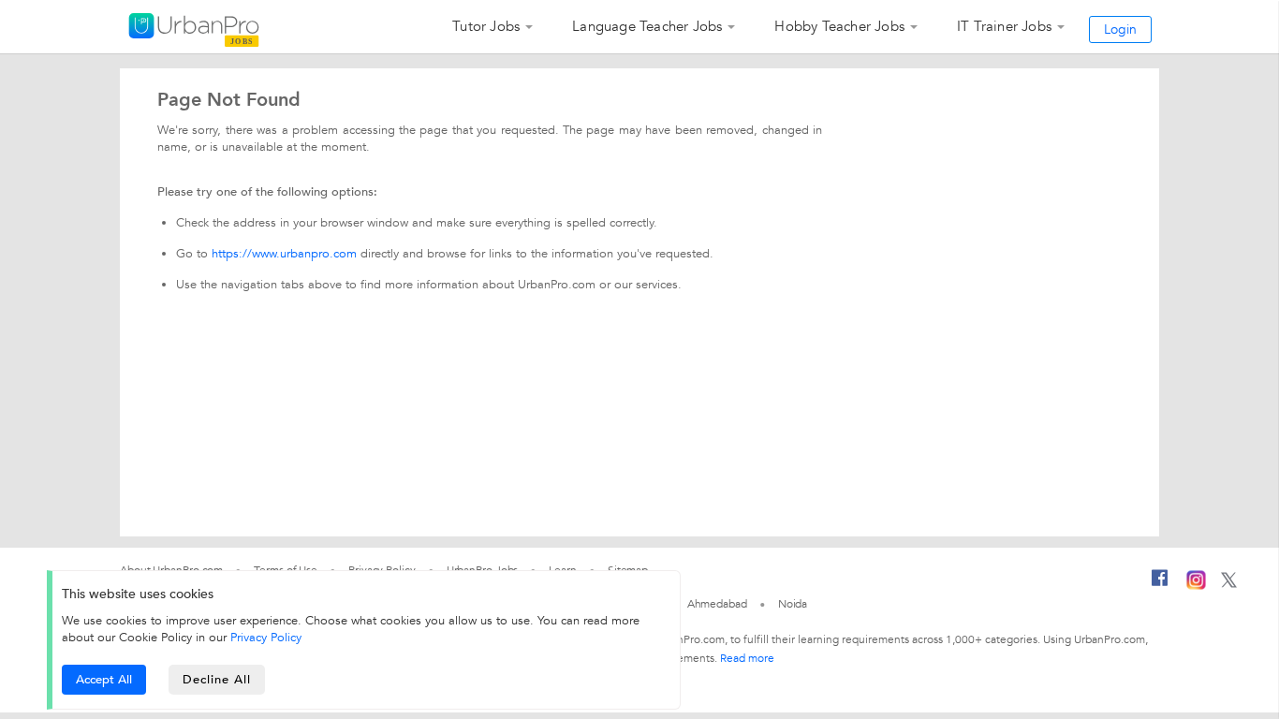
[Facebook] (1160, 585)
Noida (793, 603)
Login (1120, 29)
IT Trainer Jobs (1004, 26)
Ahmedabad (717, 603)
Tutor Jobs (486, 26)
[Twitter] (1229, 584)
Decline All (217, 679)
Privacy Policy (265, 637)
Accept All (104, 679)
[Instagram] (1196, 586)
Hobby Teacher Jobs (839, 26)
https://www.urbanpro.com (284, 253)
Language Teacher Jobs (647, 26)
